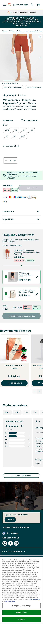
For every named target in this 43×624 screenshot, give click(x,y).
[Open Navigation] (4, 5)
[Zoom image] (40, 37)
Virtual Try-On (30, 120)
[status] (10, 160)
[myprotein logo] (20, 5)
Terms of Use (10, 601)
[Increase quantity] (14, 160)
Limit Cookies (21, 613)
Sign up (10, 520)
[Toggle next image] (40, 58)
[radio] (7, 130)
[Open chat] (16, 543)
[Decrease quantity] (6, 160)
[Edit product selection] (37, 277)
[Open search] (10, 5)
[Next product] (39, 391)
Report (38, 463)
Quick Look (16, 383)
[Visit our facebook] (10, 543)
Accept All (21, 619)
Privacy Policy (35, 599)
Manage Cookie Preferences (16, 527)
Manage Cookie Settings (21, 606)
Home (4, 31)
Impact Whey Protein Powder (14, 366)
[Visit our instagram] (4, 543)
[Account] (32, 4)
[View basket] (38, 5)
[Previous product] (34, 391)
